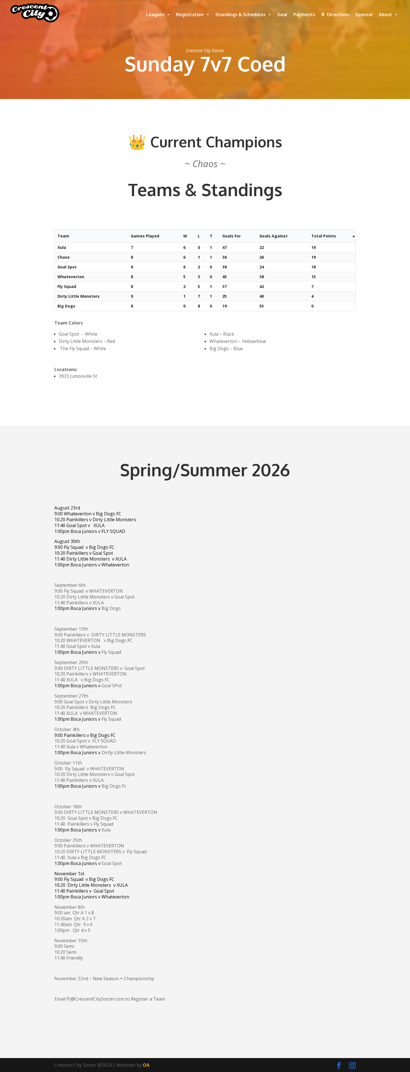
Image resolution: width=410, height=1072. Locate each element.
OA (146, 1065)
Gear (282, 14)
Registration (190, 14)
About (385, 14)
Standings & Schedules (240, 14)
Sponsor (364, 14)
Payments (304, 14)
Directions (338, 14)
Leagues (155, 14)
